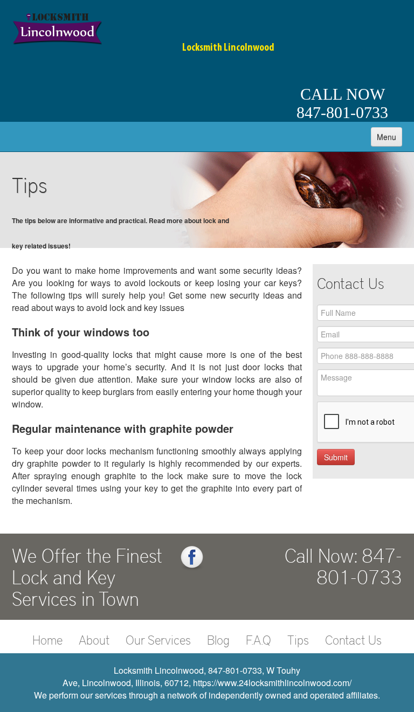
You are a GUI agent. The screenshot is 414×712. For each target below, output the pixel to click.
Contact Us (353, 639)
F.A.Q (258, 639)
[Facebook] (192, 558)
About (94, 639)
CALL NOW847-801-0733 (342, 103)
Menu (386, 137)
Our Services (158, 639)
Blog (218, 639)
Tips (298, 639)
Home (47, 639)
